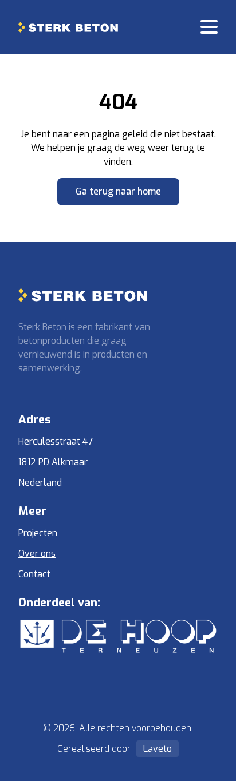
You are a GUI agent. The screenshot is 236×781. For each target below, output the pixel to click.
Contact (34, 574)
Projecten (37, 533)
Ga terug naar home (118, 191)
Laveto (157, 749)
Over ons (37, 554)
